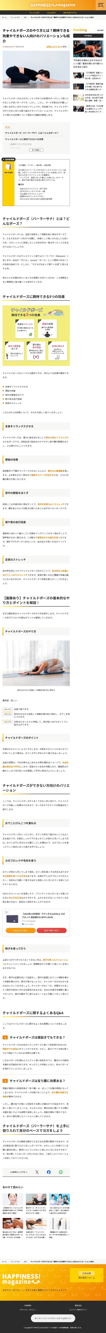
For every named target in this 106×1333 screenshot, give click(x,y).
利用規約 (27, 1305)
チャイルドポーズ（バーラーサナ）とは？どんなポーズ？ (32, 132)
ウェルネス (51, 12)
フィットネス (34, 12)
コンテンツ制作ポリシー (78, 1310)
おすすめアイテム (70, 12)
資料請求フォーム (86, 1275)
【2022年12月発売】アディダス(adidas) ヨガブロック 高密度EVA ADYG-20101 (43, 915)
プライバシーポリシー (27, 1310)
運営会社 (78, 1305)
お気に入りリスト (53, 46)
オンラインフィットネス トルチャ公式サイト (53, 1318)
